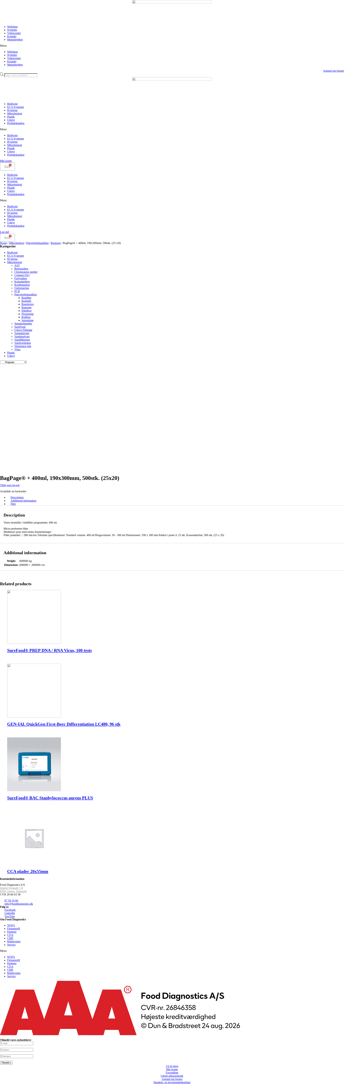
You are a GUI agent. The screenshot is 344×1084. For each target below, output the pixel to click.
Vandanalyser (22, 336)
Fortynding (20, 278)
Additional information (23, 500)
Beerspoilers (21, 268)
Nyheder (12, 29)
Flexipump (28, 313)
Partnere (11, 931)
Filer (13, 503)
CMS (10, 938)
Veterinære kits (22, 346)
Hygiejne (12, 110)
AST (17, 265)
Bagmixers (28, 304)
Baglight (26, 300)
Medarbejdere (15, 39)
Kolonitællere (22, 281)
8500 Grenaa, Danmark (13, 891)
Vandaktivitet (21, 333)
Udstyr (11, 119)
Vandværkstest (22, 342)
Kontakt (11, 36)
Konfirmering (22, 284)
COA (10, 935)
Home (3, 243)
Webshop (12, 26)
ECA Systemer (15, 107)
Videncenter (14, 33)
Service (11, 944)
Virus (17, 349)
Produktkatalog (15, 123)
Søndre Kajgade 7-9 (11, 888)
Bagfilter (26, 297)
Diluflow (27, 310)
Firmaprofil (13, 928)
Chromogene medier (25, 271)
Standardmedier (23, 323)
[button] (172, 45)
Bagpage (56, 243)
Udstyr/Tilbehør (23, 330)
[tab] (175, 497)
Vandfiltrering (22, 339)
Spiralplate (28, 320)
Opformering (21, 288)
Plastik (11, 116)
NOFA (11, 925)
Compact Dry (22, 275)
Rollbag (26, 317)
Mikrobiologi (14, 113)
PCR (17, 291)
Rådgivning (13, 941)
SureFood (19, 326)
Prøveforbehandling (37, 243)
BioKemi (12, 103)
